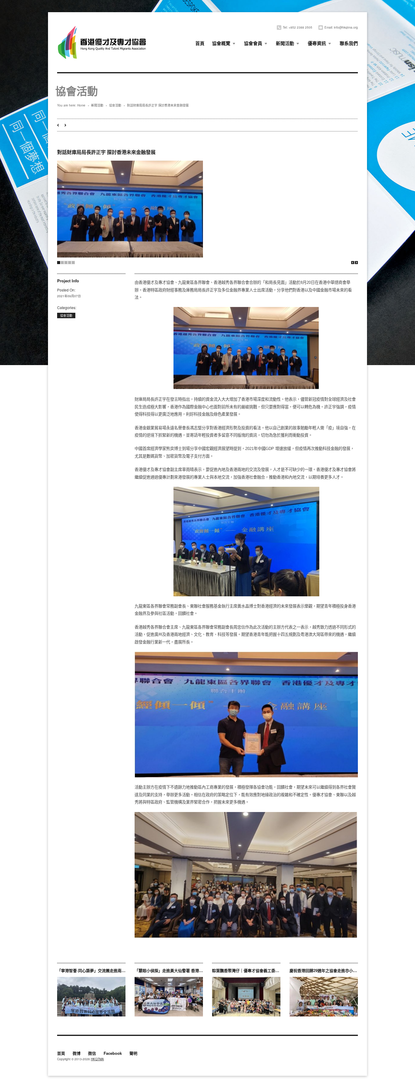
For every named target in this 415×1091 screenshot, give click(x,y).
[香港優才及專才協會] (102, 26)
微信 (92, 1053)
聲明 (133, 1053)
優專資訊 (317, 43)
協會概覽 (221, 43)
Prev (352, 262)
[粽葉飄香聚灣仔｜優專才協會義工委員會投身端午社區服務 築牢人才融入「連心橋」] (246, 996)
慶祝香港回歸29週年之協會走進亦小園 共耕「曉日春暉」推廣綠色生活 (351, 970)
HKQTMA (97, 1059)
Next (356, 262)
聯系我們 (349, 43)
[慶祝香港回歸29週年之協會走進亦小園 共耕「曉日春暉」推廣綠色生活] (324, 996)
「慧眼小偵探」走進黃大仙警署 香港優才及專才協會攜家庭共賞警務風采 (198, 970)
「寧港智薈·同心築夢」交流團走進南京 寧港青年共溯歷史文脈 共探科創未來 (124, 970)
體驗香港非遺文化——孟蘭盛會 (65, 125)
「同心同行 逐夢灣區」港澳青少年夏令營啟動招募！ (58, 125)
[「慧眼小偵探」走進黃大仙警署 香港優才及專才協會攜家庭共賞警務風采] (169, 996)
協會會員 (253, 43)
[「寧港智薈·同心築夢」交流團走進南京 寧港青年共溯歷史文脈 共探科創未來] (91, 996)
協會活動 (115, 105)
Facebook (113, 1053)
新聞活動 (285, 43)
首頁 (199, 43)
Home (81, 105)
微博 (77, 1053)
